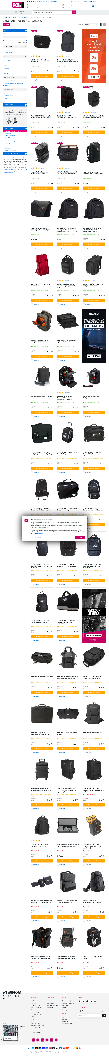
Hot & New (7, 148)
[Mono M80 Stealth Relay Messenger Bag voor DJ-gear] (42, 209)
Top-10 (7, 24)
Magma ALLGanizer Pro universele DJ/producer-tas (40, 733)
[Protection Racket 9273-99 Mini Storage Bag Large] (68, 490)
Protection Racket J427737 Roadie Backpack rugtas (40, 621)
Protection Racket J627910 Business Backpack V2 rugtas (93, 509)
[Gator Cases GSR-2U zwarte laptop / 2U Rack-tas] (68, 321)
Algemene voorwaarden (68, 1017)
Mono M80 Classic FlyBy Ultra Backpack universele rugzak (41, 957)
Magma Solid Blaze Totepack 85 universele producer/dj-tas (67, 677)
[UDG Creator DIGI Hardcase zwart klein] (42, 42)
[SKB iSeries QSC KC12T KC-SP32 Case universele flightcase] (68, 826)
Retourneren (65, 1005)
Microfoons (34, 1010)
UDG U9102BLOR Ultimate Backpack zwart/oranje (39, 845)
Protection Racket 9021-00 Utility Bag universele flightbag (41, 453)
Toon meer (6, 73)
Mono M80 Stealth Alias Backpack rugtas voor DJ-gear (93, 173)
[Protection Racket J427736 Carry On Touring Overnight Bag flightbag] (42, 546)
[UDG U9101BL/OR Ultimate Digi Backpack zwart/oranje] (94, 265)
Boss (5, 62)
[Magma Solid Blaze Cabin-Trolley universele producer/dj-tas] (42, 770)
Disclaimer (65, 1019)
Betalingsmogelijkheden (68, 1001)
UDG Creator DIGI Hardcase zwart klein (40, 61)
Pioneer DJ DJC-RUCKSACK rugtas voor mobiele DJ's (92, 677)
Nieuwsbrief (50, 1007)
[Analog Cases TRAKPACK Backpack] (94, 377)
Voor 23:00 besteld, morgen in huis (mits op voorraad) (41, 7)
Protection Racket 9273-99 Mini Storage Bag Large (67, 509)
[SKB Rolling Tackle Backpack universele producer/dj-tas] (68, 938)
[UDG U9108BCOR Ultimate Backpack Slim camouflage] (42, 321)
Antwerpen (22, 1026)
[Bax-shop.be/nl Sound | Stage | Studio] (18, 5)
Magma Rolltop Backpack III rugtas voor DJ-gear (40, 173)
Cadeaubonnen (8, 146)
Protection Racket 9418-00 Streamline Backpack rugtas (40, 509)
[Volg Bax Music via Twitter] (83, 1001)
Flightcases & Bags (36, 1032)
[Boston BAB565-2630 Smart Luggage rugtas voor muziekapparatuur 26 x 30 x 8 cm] (68, 209)
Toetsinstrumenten (35, 1023)
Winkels (79, 1)
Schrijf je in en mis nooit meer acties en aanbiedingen (91, 1011)
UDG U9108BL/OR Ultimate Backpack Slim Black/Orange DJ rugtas (93, 790)
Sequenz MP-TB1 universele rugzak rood (40, 285)
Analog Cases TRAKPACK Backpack (91, 397)
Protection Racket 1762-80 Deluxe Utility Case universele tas (93, 453)
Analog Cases (7, 60)
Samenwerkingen (51, 1010)
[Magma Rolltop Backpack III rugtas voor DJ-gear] (42, 153)
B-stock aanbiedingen (10, 135)
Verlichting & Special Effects (38, 1025)
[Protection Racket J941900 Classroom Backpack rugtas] (68, 546)
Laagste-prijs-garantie (69, 7)
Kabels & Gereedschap (37, 1027)
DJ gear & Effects (35, 1005)
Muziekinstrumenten (36, 1014)
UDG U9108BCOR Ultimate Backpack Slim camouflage (40, 341)
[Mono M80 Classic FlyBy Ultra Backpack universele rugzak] (42, 938)
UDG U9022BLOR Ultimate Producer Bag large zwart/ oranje (66, 285)
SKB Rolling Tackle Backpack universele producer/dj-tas (66, 957)
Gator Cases (7, 70)
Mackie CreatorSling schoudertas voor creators (92, 901)
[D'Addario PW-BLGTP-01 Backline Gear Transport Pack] (68, 97)
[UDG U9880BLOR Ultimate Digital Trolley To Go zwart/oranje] (94, 97)
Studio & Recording (36, 1007)
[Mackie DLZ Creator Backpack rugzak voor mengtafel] (68, 882)
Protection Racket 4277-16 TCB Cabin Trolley (67, 453)
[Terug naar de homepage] (15, 12)
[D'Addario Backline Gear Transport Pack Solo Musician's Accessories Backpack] (68, 377)
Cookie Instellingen (36, 537)
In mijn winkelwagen (43, 76)
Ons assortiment (51, 1001)
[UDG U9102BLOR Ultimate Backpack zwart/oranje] (42, 826)
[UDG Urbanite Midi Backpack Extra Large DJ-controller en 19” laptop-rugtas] (68, 770)
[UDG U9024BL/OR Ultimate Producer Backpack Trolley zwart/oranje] (94, 826)
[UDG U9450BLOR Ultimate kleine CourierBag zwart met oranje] (68, 153)
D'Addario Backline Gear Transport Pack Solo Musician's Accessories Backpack (67, 397)
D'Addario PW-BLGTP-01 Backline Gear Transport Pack (67, 117)
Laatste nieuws (50, 1003)
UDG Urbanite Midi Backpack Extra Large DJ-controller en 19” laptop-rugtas (68, 790)
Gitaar (32, 1016)
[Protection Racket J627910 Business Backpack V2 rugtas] (94, 490)
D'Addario (6, 68)
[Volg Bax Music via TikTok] (87, 1001)
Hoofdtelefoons (35, 1012)
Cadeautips (7, 137)
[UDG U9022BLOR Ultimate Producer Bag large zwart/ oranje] (68, 265)
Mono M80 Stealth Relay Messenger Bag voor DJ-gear (40, 229)
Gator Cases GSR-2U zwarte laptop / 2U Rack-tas (66, 341)
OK (81, 537)
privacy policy (39, 533)
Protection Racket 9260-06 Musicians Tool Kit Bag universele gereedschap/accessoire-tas (66, 622)
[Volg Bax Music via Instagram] (91, 1001)
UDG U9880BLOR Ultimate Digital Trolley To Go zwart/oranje (93, 117)
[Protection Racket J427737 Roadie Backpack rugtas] (42, 602)
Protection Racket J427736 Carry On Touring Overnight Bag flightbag (41, 566)
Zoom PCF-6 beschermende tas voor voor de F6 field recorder (41, 901)
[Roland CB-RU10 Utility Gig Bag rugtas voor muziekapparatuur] (42, 97)
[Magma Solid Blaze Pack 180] (94, 714)
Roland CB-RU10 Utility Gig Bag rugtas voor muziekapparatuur (41, 117)
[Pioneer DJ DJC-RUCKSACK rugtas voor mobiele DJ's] (94, 658)
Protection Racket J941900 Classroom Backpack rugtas (66, 565)
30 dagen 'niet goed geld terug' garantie (73, 5)
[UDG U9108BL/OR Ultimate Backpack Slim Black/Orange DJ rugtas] (94, 770)
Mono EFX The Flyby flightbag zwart (92, 957)
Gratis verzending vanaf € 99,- (35, 5)
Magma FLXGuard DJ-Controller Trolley (67, 733)
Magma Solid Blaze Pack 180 (92, 732)
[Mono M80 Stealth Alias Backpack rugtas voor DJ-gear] (94, 153)
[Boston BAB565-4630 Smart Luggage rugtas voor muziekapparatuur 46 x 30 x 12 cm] (94, 209)
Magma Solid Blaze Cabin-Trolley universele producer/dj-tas (41, 790)
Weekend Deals (8, 144)
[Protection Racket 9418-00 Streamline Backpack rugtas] (42, 490)
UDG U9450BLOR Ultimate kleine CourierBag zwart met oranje (67, 173)
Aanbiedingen (7, 133)
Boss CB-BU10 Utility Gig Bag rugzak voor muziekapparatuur (67, 61)
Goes (21, 1028)
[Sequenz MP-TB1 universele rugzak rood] (42, 265)
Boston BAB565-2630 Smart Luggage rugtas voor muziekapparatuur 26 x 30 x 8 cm (67, 230)
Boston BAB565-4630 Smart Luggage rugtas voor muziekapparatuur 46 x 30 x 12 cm (93, 230)
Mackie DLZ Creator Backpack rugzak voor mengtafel (67, 901)
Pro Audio (33, 1003)
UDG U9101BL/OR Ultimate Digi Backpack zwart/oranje (93, 285)
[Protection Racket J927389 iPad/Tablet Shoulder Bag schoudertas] (94, 546)
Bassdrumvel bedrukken (10, 142)
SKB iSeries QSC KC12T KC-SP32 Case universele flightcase (68, 845)
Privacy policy (65, 1021)
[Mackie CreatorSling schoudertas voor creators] (94, 882)
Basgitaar (33, 1018)
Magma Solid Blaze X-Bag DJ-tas (42, 676)
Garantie (64, 1007)
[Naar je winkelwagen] (93, 5)
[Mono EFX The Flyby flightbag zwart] (94, 938)
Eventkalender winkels (10, 150)
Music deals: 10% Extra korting (12, 131)
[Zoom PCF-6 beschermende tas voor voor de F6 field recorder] (42, 882)
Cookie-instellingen (67, 1023)
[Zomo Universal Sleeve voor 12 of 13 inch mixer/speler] (42, 377)
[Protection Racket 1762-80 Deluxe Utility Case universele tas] (94, 434)
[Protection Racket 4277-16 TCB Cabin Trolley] (68, 434)
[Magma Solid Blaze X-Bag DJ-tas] (42, 658)
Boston (5, 65)
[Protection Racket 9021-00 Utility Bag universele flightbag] (42, 434)
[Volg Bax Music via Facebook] (79, 1001)
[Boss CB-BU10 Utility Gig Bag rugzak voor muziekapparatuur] (68, 42)
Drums (33, 1021)
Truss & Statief (35, 1030)
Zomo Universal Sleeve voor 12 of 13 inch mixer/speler (41, 397)
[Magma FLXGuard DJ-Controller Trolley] (68, 714)
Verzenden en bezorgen (68, 1003)
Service (64, 997)
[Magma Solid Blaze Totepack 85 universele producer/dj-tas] (68, 658)
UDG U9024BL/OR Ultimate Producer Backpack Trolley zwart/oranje (92, 846)
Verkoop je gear (8, 139)
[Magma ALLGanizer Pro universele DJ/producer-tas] (42, 714)
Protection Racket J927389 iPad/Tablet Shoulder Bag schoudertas (92, 566)
